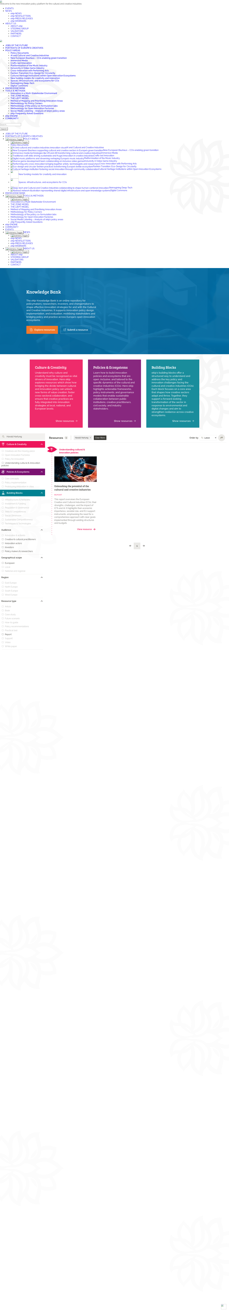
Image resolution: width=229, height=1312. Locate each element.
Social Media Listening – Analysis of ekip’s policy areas (38, 111)
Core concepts (12, 478)
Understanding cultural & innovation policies (20, 464)
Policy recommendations (17, 626)
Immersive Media (19, 60)
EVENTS (9, 8)
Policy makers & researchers (19, 551)
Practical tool (11, 630)
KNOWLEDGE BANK (15, 88)
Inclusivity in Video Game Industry (27, 68)
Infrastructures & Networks (17, 499)
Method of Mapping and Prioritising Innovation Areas (37, 101)
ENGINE (11, 116)
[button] (130, 546)
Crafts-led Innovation (21, 63)
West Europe (11, 594)
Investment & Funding (15, 503)
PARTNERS (16, 33)
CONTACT (16, 36)
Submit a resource (77, 329)
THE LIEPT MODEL (20, 98)
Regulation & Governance (17, 507)
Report (8, 634)
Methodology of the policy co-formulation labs (34, 106)
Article (8, 606)
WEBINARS (18, 21)
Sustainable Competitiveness (19, 519)
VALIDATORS (17, 31)
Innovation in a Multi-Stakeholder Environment (34, 93)
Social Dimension (13, 515)
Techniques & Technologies (18, 523)
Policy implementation (15, 482)
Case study (10, 614)
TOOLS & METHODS (15, 90)
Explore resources (44, 329)
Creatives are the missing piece (20, 451)
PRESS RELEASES (22, 18)
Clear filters (100, 438)
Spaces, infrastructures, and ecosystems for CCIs (35, 80)
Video (7, 642)
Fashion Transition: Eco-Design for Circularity (33, 73)
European (10, 563)
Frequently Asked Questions (27, 113)
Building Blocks (164, 367)
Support (9, 638)
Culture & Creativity (50, 367)
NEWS (8, 11)
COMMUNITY (11, 118)
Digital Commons (19, 85)
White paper (11, 646)
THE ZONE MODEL (20, 96)
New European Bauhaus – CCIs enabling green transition (39, 58)
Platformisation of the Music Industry (29, 65)
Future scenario (12, 618)
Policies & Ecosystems (110, 367)
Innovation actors (13, 543)
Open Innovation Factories (17, 455)
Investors (9, 547)
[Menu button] (1, 41)
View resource (84, 529)
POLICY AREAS (12, 50)
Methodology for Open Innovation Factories (32, 108)
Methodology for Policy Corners (27, 103)
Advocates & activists (15, 535)
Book (7, 610)
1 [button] (137, 546)
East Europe (11, 583)
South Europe (11, 591)
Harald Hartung (81, 438)
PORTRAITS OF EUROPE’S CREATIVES (24, 48)
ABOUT (17, 26)
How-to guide (11, 622)
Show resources (65, 421)
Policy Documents (20, 53)
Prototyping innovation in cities (19, 486)
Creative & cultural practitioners (20, 539)
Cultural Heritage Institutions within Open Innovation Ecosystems (43, 75)
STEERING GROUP (20, 28)
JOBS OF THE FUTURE (16, 45)
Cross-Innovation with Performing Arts (30, 70)
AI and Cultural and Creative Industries (30, 55)
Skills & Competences (15, 511)
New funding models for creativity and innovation (35, 78)
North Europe (11, 587)
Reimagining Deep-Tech (22, 83)
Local (7, 567)
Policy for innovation (14, 459)
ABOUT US (10, 23)
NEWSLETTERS (21, 16)
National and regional (15, 571)
